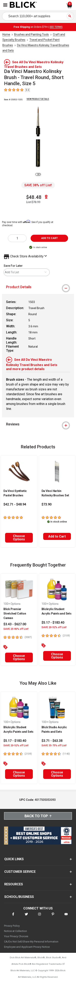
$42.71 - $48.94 (14, 504)
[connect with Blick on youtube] (66, 917)
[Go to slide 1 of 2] (36, 174)
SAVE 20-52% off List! (54, 627)
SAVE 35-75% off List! (54, 745)
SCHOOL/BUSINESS (19, 897)
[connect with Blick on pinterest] (53, 917)
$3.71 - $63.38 (52, 741)
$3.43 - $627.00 (14, 624)
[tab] (38, 287)
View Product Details (38, 99)
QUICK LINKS (14, 859)
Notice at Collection (15, 931)
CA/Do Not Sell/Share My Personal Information (31, 941)
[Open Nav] (5, 4)
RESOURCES (13, 884)
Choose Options (19, 537)
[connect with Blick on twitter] (26, 917)
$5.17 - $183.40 (53, 622)
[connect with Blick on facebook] (13, 917)
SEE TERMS (56, 27)
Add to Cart (57, 536)
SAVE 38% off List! (38, 185)
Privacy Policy (12, 925)
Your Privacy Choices (16, 936)
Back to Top (36, 816)
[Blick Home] (23, 5)
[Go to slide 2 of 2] (39, 174)
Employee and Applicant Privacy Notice (27, 946)
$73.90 (46, 504)
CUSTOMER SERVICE (20, 872)
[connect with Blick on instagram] (39, 917)
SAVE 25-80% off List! (16, 629)
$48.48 (34, 197)
